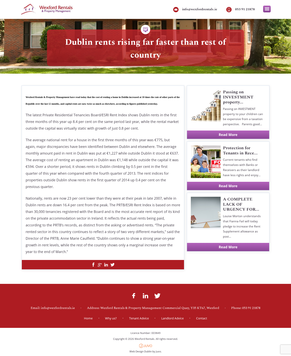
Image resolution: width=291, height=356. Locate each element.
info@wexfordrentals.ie (199, 9)
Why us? (111, 318)
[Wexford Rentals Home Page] (46, 13)
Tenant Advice (139, 318)
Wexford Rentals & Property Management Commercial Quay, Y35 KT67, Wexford (159, 307)
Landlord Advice (172, 318)
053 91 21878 (245, 9)
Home (88, 318)
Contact (201, 318)
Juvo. (159, 351)
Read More (228, 134)
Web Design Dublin (140, 351)
